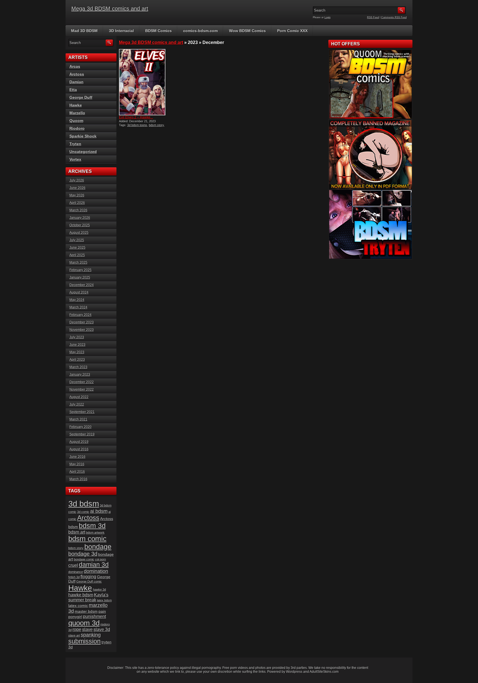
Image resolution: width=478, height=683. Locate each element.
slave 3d (101, 629)
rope (76, 629)
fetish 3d (74, 577)
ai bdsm (99, 511)
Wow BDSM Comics (247, 30)
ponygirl (75, 617)
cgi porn (100, 559)
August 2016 (79, 449)
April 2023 (77, 360)
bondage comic (84, 559)
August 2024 (79, 292)
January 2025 (79, 277)
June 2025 (77, 248)
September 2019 (82, 434)
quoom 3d (84, 623)
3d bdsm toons (137, 125)
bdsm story (156, 125)
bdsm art (76, 532)
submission (84, 641)
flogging (88, 576)
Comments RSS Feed (394, 17)
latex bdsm (104, 600)
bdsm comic (87, 538)
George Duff (80, 97)
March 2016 (78, 479)
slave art (74, 635)
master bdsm (86, 611)
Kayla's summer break (88, 597)
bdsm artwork (95, 532)
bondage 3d (82, 554)
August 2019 (79, 442)
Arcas (74, 66)
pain (102, 611)
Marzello (77, 113)
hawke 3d (99, 589)
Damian (76, 82)
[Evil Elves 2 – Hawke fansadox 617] (144, 82)
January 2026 (79, 218)
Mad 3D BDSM (84, 30)
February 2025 (80, 270)
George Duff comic (89, 581)
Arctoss (76, 74)
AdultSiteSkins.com (324, 672)
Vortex (75, 159)
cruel (73, 565)
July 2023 (76, 337)
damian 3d (94, 564)
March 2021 (78, 419)
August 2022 (79, 397)
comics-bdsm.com (200, 30)
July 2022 (76, 404)
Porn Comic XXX (292, 30)
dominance (75, 571)
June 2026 (77, 188)
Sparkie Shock (83, 136)
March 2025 (78, 262)
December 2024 (81, 285)
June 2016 (77, 457)
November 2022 (81, 389)
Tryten (75, 144)
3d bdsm (83, 503)
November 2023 (81, 330)
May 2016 (76, 464)
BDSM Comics (158, 30)
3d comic (83, 511)
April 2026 (77, 203)
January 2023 (79, 374)
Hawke (75, 105)
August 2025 (79, 233)
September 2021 (82, 412)
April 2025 (77, 255)
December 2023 (81, 322)
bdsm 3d (92, 525)
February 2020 (80, 427)
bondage (97, 546)
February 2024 (80, 315)
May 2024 (76, 300)
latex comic (78, 606)
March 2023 (78, 367)
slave (87, 629)
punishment (94, 616)
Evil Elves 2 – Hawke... (136, 117)
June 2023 (77, 345)
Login (327, 17)
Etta (73, 89)
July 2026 (76, 180)
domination (96, 571)
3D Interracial (121, 30)
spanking (91, 635)
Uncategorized (83, 151)
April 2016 (77, 472)
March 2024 (78, 307)
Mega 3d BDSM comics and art (109, 9)
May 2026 (76, 195)
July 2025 (76, 240)
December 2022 (81, 382)
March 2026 (78, 210)
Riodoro (77, 128)
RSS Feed (373, 17)
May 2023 (76, 352)
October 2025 (79, 225)
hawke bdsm (80, 595)
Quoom (76, 120)
